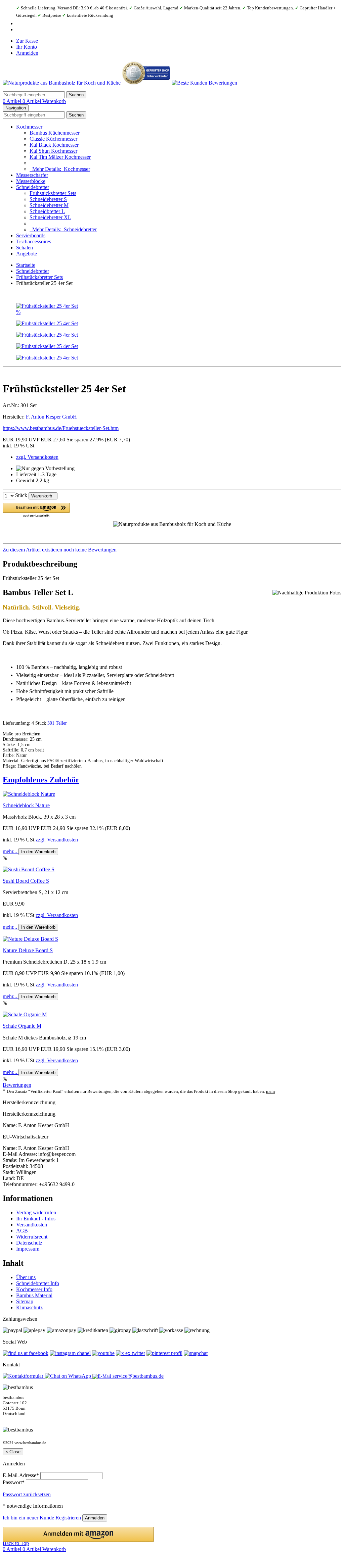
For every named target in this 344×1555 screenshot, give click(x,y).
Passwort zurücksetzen (27, 1494)
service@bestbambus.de (137, 1376)
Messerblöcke (30, 181)
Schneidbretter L (47, 211)
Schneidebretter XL (50, 217)
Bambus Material (34, 1295)
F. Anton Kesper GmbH (51, 417)
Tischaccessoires (33, 241)
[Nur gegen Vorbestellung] (45, 469)
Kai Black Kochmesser (54, 145)
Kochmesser (29, 127)
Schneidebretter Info (37, 1283)
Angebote (26, 253)
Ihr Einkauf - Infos (35, 1218)
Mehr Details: (60, 169)
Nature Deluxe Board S (28, 950)
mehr (270, 1091)
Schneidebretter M (49, 205)
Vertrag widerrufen (36, 1212)
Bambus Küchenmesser (55, 133)
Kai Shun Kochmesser (53, 151)
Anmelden (27, 53)
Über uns (26, 1277)
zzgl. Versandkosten (37, 457)
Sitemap (24, 1301)
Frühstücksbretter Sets (53, 193)
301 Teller (57, 723)
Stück (21, 495)
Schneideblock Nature (26, 805)
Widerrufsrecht (31, 1237)
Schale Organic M (22, 1026)
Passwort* (14, 1482)
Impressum (27, 1249)
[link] (172, 550)
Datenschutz (29, 1243)
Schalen (24, 247)
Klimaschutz (29, 1307)
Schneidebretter (32, 187)
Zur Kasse (27, 41)
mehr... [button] (10, 851)
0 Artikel (13, 101)
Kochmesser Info (34, 1289)
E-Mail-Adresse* (21, 1475)
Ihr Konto (26, 47)
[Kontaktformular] (24, 1376)
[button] (36, 510)
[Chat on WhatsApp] (68, 1376)
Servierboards (30, 235)
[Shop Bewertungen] (204, 83)
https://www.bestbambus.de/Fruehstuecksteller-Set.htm (61, 428)
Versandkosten (31, 1224)
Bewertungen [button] (17, 1085)
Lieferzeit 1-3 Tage (36, 474)
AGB (22, 1230)
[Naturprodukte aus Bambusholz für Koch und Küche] (62, 83)
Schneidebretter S (48, 199)
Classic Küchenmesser (53, 139)
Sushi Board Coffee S (26, 881)
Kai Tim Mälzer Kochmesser (60, 157)
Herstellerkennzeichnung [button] (29, 1102)
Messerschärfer (32, 175)
